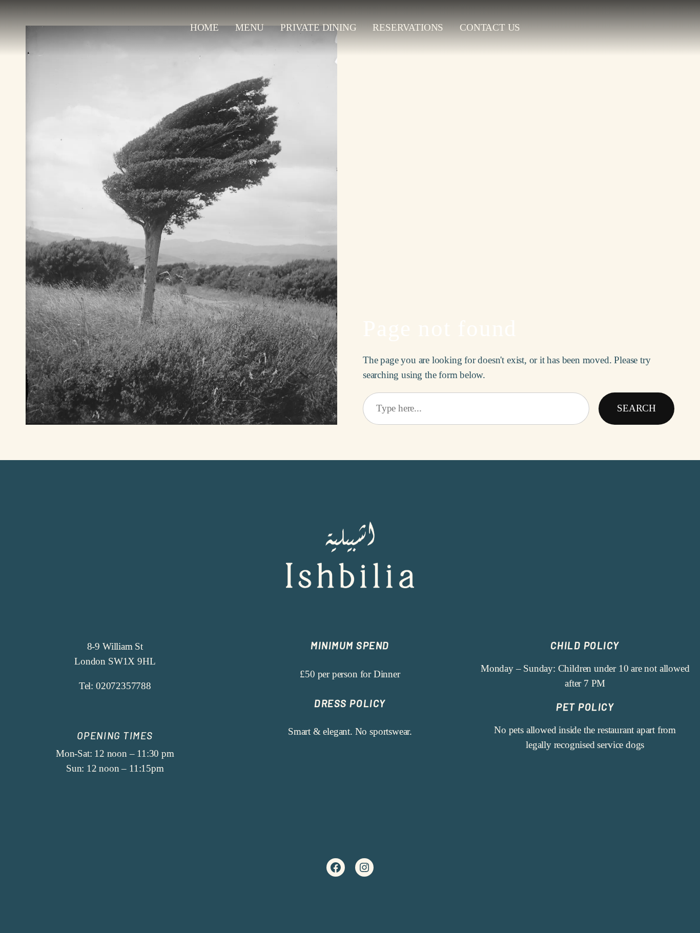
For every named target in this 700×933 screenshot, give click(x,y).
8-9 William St (115, 646)
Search (636, 408)
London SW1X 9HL (114, 661)
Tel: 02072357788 (115, 685)
